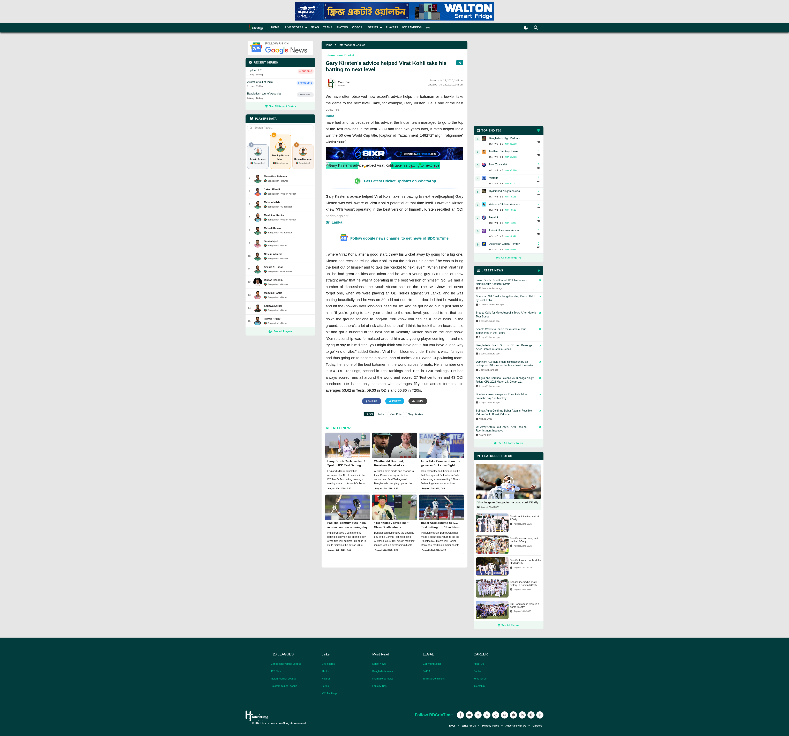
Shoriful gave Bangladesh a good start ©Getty (508, 502)
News (315, 27)
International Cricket (352, 44)
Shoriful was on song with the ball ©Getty (524, 540)
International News (382, 678)
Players (392, 27)
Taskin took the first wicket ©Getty (524, 518)
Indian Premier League (283, 678)
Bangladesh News (382, 671)
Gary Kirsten (415, 414)
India (330, 116)
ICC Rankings (412, 27)
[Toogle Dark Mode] (525, 27)
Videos (357, 27)
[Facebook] (460, 715)
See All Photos (510, 625)
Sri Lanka (334, 222)
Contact (478, 671)
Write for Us (480, 678)
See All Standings (506, 257)
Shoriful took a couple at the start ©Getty (525, 562)
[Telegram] (531, 715)
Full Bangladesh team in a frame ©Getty (524, 605)
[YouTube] (469, 715)
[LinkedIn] (522, 715)
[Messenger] (513, 715)
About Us (479, 663)
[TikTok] (495, 715)
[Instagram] (478, 715)
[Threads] (539, 715)
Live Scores (328, 663)
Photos (342, 27)
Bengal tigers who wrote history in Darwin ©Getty (523, 583)
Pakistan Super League (284, 686)
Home (275, 27)
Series (325, 686)
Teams (327, 27)
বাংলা (428, 27)
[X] (486, 715)
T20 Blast (276, 671)
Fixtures (326, 678)
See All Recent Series (282, 106)
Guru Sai (344, 82)
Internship (479, 686)
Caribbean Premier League (286, 663)
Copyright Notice (432, 663)
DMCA (426, 671)
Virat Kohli (396, 414)
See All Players (283, 331)
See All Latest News (510, 443)
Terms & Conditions (434, 678)
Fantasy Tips (379, 686)
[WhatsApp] (504, 715)
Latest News (379, 663)
